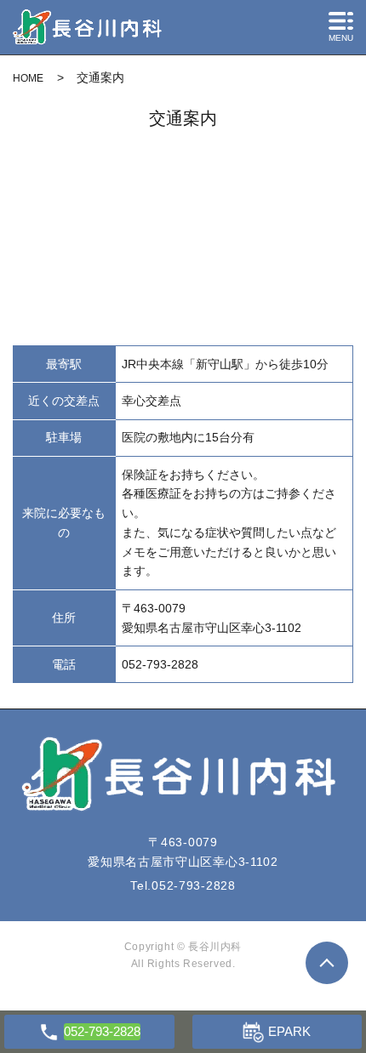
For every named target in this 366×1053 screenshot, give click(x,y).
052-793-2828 (193, 885)
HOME (28, 78)
